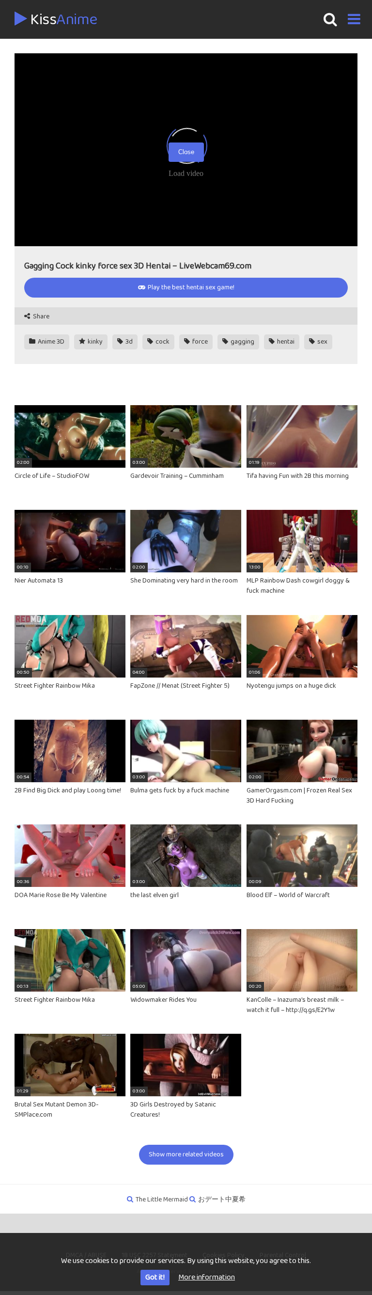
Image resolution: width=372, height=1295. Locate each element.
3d (128, 341)
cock (162, 341)
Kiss (62, 20)
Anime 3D (50, 341)
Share (40, 317)
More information (206, 1277)
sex (321, 341)
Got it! (155, 1277)
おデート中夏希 (222, 1199)
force (199, 341)
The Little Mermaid (162, 1199)
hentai (285, 341)
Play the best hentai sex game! (190, 287)
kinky (94, 341)
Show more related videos (186, 1154)
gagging (241, 341)
